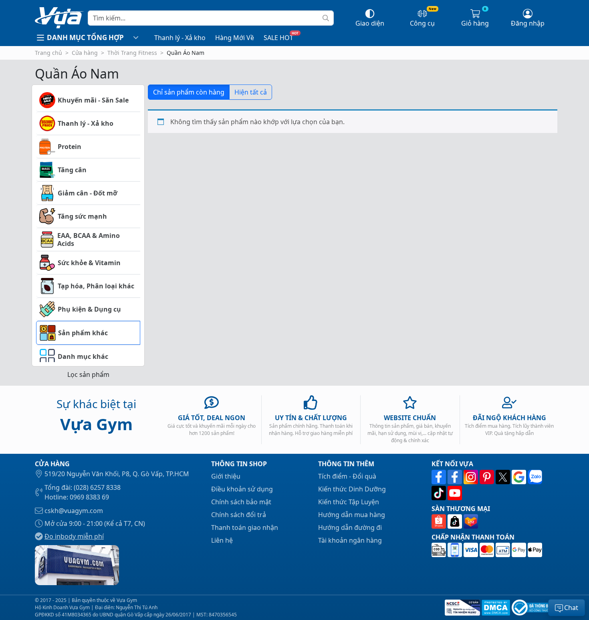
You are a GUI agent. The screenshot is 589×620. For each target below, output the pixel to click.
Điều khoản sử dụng (242, 489)
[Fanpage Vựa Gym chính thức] (440, 477)
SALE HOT (278, 37)
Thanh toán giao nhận (244, 527)
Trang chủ (48, 52)
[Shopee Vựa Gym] (440, 521)
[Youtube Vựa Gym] (455, 493)
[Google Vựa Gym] (520, 477)
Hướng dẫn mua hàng (351, 514)
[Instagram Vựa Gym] (472, 477)
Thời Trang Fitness (132, 52)
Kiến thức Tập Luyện (348, 501)
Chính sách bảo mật (241, 501)
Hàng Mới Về (234, 37)
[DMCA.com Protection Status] (495, 608)
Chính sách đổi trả (238, 514)
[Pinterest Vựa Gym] (488, 477)
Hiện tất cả (250, 92)
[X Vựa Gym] (504, 477)
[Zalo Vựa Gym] (535, 477)
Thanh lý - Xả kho (180, 37)
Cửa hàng (85, 52)
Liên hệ (222, 540)
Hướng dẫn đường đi (350, 527)
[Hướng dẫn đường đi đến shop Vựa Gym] (77, 564)
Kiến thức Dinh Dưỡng (352, 489)
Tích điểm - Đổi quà (347, 476)
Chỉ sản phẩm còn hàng (188, 92)
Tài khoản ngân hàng (350, 540)
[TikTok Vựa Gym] (440, 493)
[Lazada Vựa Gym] (471, 521)
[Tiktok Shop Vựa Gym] (456, 521)
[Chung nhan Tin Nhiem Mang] (461, 608)
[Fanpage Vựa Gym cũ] (456, 477)
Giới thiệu (225, 476)
